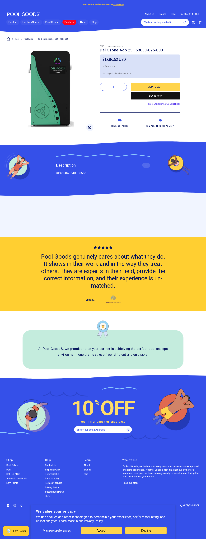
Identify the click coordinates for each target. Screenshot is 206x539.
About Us (149, 14)
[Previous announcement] (18, 4)
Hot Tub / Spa (13, 474)
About (87, 465)
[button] (12, 22)
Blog (173, 14)
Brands (162, 14)
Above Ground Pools (16, 478)
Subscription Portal (54, 491)
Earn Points (12, 483)
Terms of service (53, 483)
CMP (102, 46)
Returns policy (52, 478)
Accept (101, 530)
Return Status (52, 474)
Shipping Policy (52, 469)
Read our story (130, 482)
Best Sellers (12, 465)
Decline (146, 530)
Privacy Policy (52, 487)
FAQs (47, 496)
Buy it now (155, 95)
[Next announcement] (188, 4)
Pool (17, 39)
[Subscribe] (128, 429)
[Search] (184, 22)
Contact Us (50, 465)
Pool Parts (28, 39)
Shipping (106, 73)
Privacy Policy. (93, 521)
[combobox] (165, 22)
